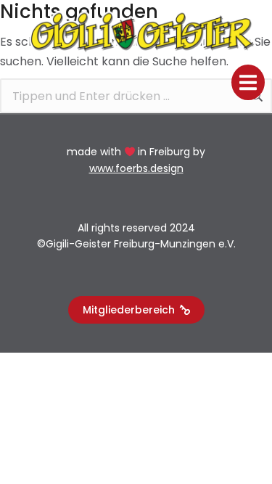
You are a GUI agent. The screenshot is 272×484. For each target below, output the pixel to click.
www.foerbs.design (136, 168)
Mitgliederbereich (129, 310)
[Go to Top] (244, 456)
